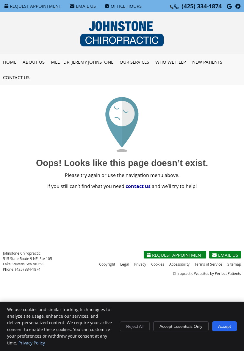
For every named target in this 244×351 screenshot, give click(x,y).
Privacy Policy (31, 343)
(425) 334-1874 (202, 6)
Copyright (107, 264)
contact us (138, 186)
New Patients (207, 62)
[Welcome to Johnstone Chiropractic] (122, 44)
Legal (124, 264)
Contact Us (16, 77)
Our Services (134, 62)
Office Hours (126, 6)
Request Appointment (35, 6)
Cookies (157, 264)
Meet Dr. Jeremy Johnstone (82, 62)
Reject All (134, 326)
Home (9, 62)
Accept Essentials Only (180, 326)
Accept (224, 326)
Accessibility (179, 264)
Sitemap (234, 264)
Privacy (140, 264)
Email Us (86, 6)
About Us (34, 62)
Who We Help (170, 62)
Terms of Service (208, 264)
